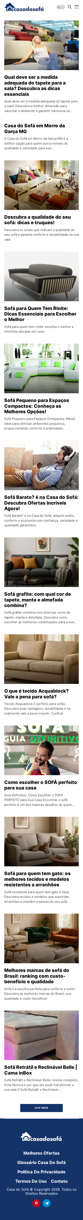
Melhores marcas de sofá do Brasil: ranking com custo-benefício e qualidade (36, 975)
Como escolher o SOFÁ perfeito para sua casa (40, 785)
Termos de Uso (31, 1181)
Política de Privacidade (41, 1171)
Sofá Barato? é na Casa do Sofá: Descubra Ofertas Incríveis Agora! (41, 502)
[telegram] (47, 1203)
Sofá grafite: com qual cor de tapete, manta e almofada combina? (37, 599)
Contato (59, 1181)
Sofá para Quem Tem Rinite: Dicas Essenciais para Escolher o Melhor (40, 314)
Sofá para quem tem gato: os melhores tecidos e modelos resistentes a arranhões (37, 879)
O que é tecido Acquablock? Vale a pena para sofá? (36, 693)
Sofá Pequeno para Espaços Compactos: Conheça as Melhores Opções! (36, 406)
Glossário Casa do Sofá (41, 1162)
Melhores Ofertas (41, 1153)
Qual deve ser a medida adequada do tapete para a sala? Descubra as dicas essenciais (35, 85)
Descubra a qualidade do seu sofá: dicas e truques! (37, 219)
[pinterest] (36, 1203)
